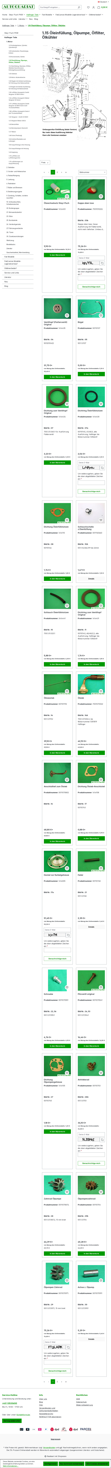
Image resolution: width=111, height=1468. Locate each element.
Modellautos (11, 244)
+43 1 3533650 (9, 1403)
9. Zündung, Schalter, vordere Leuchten (17, 197)
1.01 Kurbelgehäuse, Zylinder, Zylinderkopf (18, 46)
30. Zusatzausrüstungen (15, 236)
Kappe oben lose (86, 203)
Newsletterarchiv (46, 1414)
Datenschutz (81, 1402)
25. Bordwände (12, 220)
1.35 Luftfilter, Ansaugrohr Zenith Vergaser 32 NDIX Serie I (19, 93)
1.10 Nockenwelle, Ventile (17, 57)
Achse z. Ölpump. (86, 1287)
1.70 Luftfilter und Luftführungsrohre (14, 157)
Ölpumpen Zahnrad (53, 1287)
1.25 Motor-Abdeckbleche (17, 77)
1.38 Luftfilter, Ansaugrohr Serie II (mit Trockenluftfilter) (19, 112)
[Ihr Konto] (93, 7)
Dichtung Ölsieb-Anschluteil (91, 786)
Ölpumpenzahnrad (86, 1199)
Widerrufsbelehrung (84, 1405)
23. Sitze (10, 216)
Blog (6, 286)
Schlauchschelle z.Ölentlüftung (86, 528)
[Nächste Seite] (61, 172)
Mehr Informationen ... (10, 1466)
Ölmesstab (49, 698)
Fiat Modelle (9, 257)
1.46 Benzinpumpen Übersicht (18, 128)
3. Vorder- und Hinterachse (16, 171)
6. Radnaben (11, 183)
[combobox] (57, 7)
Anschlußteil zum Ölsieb (55, 786)
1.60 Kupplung (13, 152)
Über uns (43, 1399)
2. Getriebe (10, 167)
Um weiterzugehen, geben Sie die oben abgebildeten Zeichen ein (90, 271)
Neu (6, 282)
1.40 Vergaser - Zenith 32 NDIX (18, 117)
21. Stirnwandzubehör (14, 212)
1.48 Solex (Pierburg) (15, 135)
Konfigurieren (50, 1464)
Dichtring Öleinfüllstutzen (90, 411)
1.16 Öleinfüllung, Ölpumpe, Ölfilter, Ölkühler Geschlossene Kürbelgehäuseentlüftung (20, 68)
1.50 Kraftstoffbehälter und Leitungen (17, 140)
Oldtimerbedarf (10, 268)
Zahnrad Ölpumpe (52, 1199)
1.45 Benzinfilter (14, 124)
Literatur (9, 248)
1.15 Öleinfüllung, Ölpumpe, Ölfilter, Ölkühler (18, 61)
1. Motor (10, 42)
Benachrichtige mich (91, 287)
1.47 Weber (12, 132)
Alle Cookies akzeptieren (97, 1464)
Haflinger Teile (10, 37)
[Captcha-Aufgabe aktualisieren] (102, 263)
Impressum (55, 1439)
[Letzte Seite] (66, 172)
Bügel (80, 322)
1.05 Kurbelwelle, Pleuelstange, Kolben (19, 52)
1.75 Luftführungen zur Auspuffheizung (16, 162)
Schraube (48, 994)
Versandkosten (49, 1447)
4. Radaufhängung (13, 175)
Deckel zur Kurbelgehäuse (56, 875)
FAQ (41, 1405)
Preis (43, 162)
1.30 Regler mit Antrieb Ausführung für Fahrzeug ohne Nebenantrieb (20, 82)
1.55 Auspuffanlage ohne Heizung (19, 145)
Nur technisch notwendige (71, 1464)
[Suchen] (78, 7)
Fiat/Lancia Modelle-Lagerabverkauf (12, 262)
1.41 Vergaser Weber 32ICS (17, 120)
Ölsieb (81, 698)
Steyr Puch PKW (11, 33)
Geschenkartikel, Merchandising (18, 252)
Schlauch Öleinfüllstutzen (56, 612)
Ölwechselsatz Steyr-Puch (56, 203)
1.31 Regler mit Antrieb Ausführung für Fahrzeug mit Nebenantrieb (19, 87)
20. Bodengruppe (13, 208)
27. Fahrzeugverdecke (15, 228)
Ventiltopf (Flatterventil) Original (55, 323)
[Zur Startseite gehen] (18, 7)
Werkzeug (10, 240)
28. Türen (10, 232)
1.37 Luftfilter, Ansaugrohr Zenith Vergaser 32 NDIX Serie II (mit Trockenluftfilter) (19, 105)
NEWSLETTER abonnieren (50, 1417)
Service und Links (11, 273)
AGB (78, 1399)
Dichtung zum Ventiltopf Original (55, 412)
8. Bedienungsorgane (14, 191)
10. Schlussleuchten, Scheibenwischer (14, 203)
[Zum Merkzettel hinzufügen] (67, 196)
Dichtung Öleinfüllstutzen (56, 527)
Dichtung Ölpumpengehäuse (53, 1080)
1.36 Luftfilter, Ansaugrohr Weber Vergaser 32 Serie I (19, 99)
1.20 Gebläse (13, 73)
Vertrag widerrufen (12, 1421)
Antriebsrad (83, 1079)
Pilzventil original (86, 994)
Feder (80, 875)
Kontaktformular (23, 1415)
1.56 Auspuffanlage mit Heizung (19, 148)
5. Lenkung (10, 179)
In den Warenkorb (57, 255)
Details (91, 579)
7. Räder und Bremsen (14, 187)
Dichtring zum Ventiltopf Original (89, 613)
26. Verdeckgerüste (14, 224)
